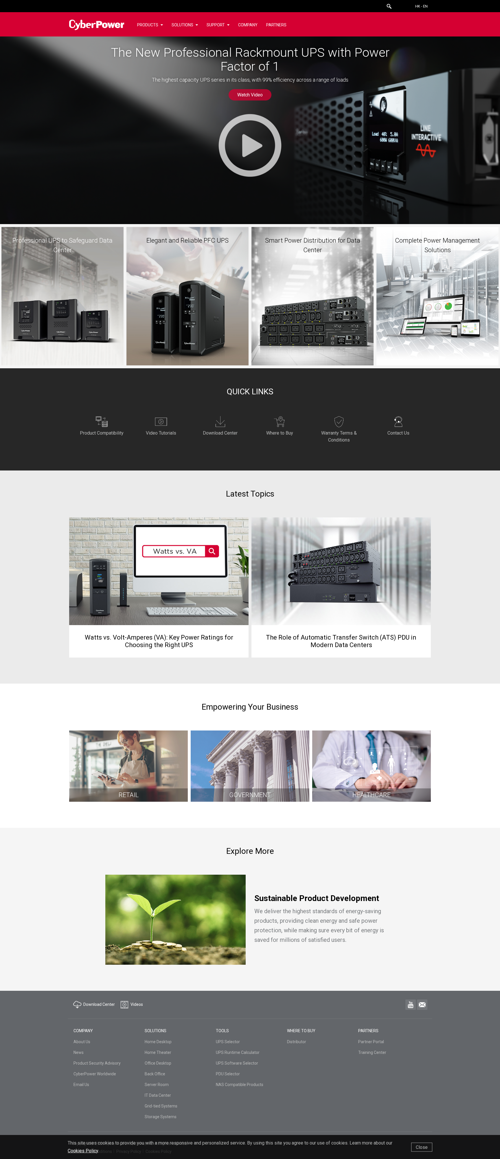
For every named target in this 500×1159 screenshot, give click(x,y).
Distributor (296, 1041)
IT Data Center (158, 1095)
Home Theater (158, 1052)
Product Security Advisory (97, 1063)
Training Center (372, 1052)
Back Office (155, 1074)
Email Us (81, 1084)
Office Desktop (158, 1063)
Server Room (157, 1084)
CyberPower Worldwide (94, 1074)
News (78, 1052)
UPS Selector (228, 1041)
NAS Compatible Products (239, 1084)
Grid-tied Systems (161, 1106)
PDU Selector (228, 1074)
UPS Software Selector (237, 1063)
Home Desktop (158, 1041)
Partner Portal (371, 1041)
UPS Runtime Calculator (238, 1052)
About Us (81, 1041)
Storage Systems (161, 1116)
